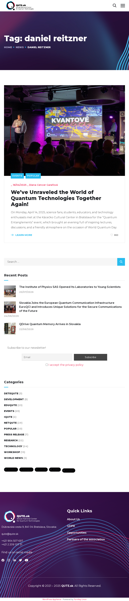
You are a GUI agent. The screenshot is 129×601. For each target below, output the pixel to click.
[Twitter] (20, 560)
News (20, 47)
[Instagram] (8, 560)
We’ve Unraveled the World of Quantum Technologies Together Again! (56, 198)
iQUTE (8, 416)
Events (17, 176)
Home (8, 47)
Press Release (14, 434)
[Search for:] (64, 261)
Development (14, 399)
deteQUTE (11, 393)
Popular (33, 176)
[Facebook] (3, 560)
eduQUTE (10, 405)
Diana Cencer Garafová (43, 184)
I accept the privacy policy (66, 364)
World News (13, 458)
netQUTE (10, 422)
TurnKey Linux (80, 599)
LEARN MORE (23, 235)
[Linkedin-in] (14, 560)
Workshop (12, 452)
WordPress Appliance (51, 599)
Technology (13, 446)
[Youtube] (26, 560)
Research (11, 440)
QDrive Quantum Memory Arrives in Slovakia (50, 324)
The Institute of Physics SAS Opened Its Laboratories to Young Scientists (70, 287)
